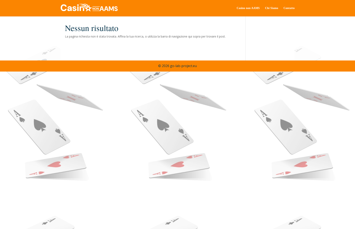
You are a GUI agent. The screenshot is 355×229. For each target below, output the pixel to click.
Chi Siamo (271, 8)
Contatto (289, 8)
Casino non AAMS (248, 8)
